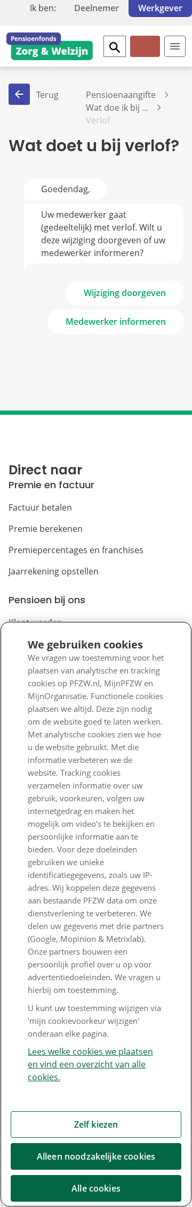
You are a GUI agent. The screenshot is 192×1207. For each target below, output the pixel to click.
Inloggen (144, 55)
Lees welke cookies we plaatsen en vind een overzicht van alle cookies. (90, 1064)
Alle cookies (96, 1188)
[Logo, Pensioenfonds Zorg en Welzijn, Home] (49, 46)
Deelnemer (96, 8)
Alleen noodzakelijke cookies (96, 1156)
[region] (96, 914)
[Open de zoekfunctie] (114, 46)
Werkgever (160, 8)
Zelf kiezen (96, 1124)
